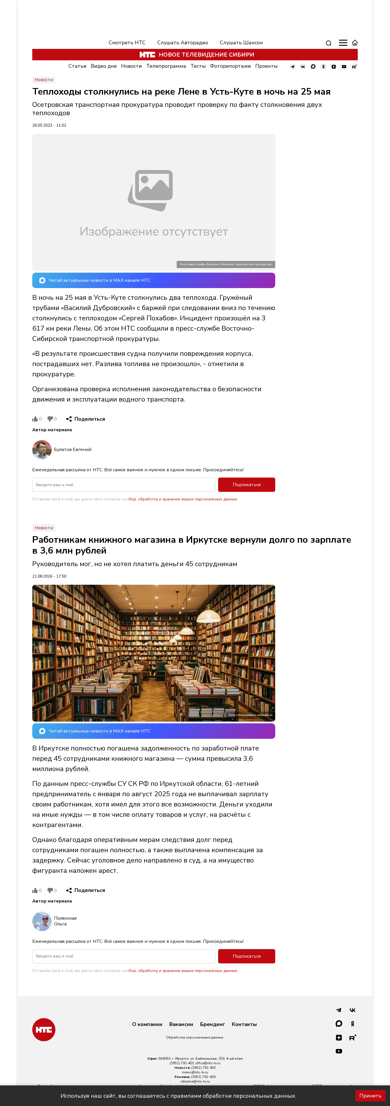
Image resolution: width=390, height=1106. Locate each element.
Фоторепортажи (230, 66)
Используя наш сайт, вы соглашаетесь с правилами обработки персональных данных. (178, 1096)
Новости (131, 66)
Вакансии (181, 1024)
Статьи (78, 66)
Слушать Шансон (241, 42)
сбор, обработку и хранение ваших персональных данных (182, 499)
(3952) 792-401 (182, 1063)
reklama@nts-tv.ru (195, 1081)
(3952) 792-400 (203, 1077)
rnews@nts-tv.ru (195, 1072)
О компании (147, 1024)
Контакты (244, 1024)
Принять (370, 1095)
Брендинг (212, 1024)
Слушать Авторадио (182, 42)
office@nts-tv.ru (207, 1063)
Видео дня (104, 66)
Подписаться (247, 485)
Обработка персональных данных (194, 1037)
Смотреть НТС (127, 42)
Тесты (198, 66)
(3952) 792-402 (203, 1067)
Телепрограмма (166, 66)
